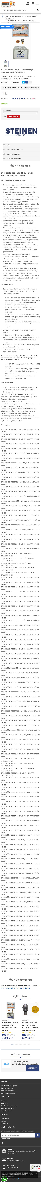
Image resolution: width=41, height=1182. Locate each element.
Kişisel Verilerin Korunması (9, 1106)
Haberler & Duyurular (7, 1108)
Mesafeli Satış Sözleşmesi (9, 1086)
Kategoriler (4, 1124)
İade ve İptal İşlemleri (7, 1091)
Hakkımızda (4, 1103)
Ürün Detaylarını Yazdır (14, 159)
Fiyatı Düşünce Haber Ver (15, 149)
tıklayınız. (11, 1176)
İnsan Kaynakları (6, 1111)
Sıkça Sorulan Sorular (8, 1093)
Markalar (4, 1121)
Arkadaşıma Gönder (13, 154)
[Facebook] (2, 1143)
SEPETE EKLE (14, 116)
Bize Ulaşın (4, 1101)
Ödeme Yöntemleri (7, 1088)
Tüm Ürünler (5, 1119)
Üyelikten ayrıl (5, 1139)
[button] (12, 1044)
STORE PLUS (15, 1179)
